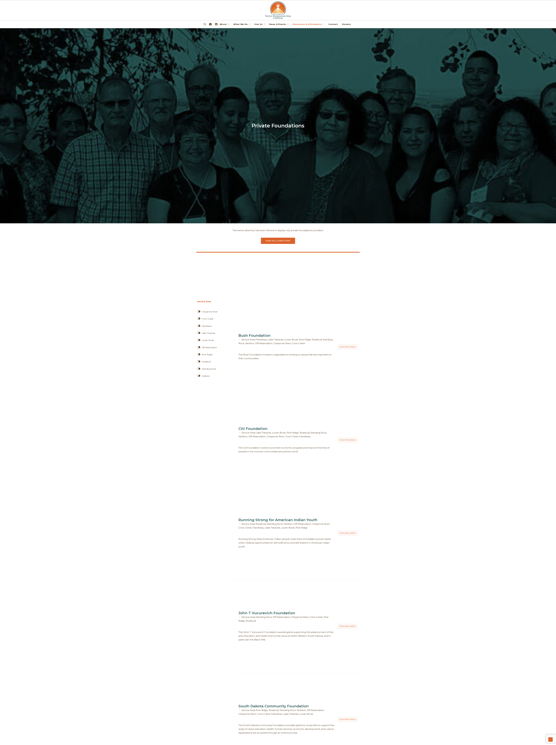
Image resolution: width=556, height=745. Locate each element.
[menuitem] (225, 24)
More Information (348, 347)
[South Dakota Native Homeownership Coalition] (278, 10)
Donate (346, 24)
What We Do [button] (240, 24)
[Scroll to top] (550, 739)
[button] (216, 24)
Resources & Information (307, 24)
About (223, 24)
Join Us (258, 24)
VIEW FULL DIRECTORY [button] (278, 241)
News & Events (277, 24)
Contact (333, 24)
